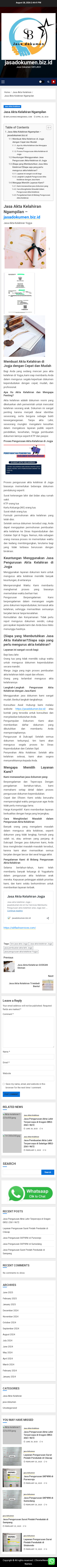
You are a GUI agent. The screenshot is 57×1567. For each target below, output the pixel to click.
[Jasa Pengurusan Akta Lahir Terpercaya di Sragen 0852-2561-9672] (12, 1122)
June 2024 (8, 1346)
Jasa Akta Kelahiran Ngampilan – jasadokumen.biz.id (24, 133)
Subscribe (53, 82)
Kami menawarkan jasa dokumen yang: (32, 186)
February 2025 (10, 1298)
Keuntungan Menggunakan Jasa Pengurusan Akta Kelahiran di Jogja (29, 159)
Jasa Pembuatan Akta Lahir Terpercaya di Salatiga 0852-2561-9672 (39, 1143)
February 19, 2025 (34, 1549)
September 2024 (11, 1328)
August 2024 (9, 1334)
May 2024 (7, 1352)
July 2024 (7, 1340)
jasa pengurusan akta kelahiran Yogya (21, 952)
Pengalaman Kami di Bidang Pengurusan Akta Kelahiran (33, 196)
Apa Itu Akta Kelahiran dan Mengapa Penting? (32, 146)
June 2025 (8, 1292)
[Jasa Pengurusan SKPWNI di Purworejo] (12, 1477)
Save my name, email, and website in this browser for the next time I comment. (25, 1086)
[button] (3, 81)
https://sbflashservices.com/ (20, 927)
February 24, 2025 (34, 1483)
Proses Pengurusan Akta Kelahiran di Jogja (32, 152)
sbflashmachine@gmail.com (19, 117)
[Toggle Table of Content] (47, 127)
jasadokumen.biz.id (28, 62)
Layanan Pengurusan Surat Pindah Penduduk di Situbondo (38, 1542)
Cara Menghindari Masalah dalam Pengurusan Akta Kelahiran (30, 190)
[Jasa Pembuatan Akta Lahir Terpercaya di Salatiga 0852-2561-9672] (12, 1143)
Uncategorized (10, 1408)
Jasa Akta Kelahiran (12, 106)
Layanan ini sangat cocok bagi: (29, 174)
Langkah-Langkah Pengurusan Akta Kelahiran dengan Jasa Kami (31, 178)
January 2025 (9, 1304)
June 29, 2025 (32, 1129)
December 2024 (10, 1310)
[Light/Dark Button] (42, 81)
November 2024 (10, 1316)
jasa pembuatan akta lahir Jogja (18, 948)
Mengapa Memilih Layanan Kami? (28, 182)
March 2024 (8, 1364)
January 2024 (9, 1376)
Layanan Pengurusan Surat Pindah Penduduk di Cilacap (38, 1456)
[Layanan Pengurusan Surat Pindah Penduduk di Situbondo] (12, 1542)
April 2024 (8, 1358)
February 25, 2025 (34, 1462)
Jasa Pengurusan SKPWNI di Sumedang (22, 1244)
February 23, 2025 (13, 1526)
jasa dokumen (9, 1402)
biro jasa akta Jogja (19, 944)
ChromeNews (41, 1560)
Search (9, 1164)
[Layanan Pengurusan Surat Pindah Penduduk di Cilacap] (12, 1456)
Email (6, 1062)
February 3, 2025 (33, 1150)
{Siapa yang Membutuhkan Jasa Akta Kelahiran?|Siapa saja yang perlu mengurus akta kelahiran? (30, 167)
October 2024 (9, 1322)
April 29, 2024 (42, 117)
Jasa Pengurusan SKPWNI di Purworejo (22, 1238)
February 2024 (10, 1370)
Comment (8, 1014)
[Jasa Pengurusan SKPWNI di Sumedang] (12, 1499)
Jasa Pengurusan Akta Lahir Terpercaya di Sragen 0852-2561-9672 (38, 1122)
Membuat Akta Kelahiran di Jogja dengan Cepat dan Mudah (28, 140)
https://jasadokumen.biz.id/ (30, 708)
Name (6, 1051)
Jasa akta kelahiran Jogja (41, 944)
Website (7, 1073)
